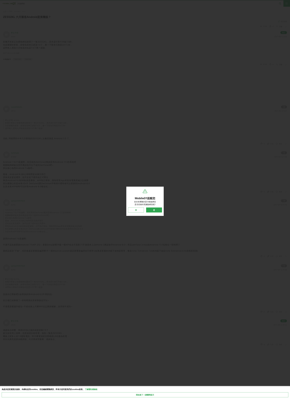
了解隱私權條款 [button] (91, 389)
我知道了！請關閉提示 (145, 395)
